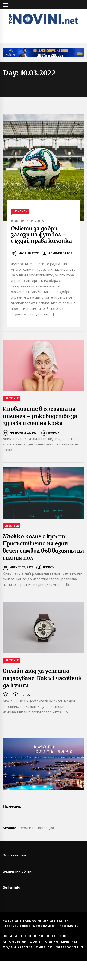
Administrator (60, 253)
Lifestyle (11, 398)
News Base (42, 926)
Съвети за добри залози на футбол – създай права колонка (41, 234)
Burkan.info (11, 887)
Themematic (67, 926)
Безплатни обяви (17, 871)
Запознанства (14, 855)
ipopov (53, 433)
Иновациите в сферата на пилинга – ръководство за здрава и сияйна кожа (40, 416)
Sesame (9, 827)
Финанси (20, 211)
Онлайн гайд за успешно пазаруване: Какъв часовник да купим (42, 678)
